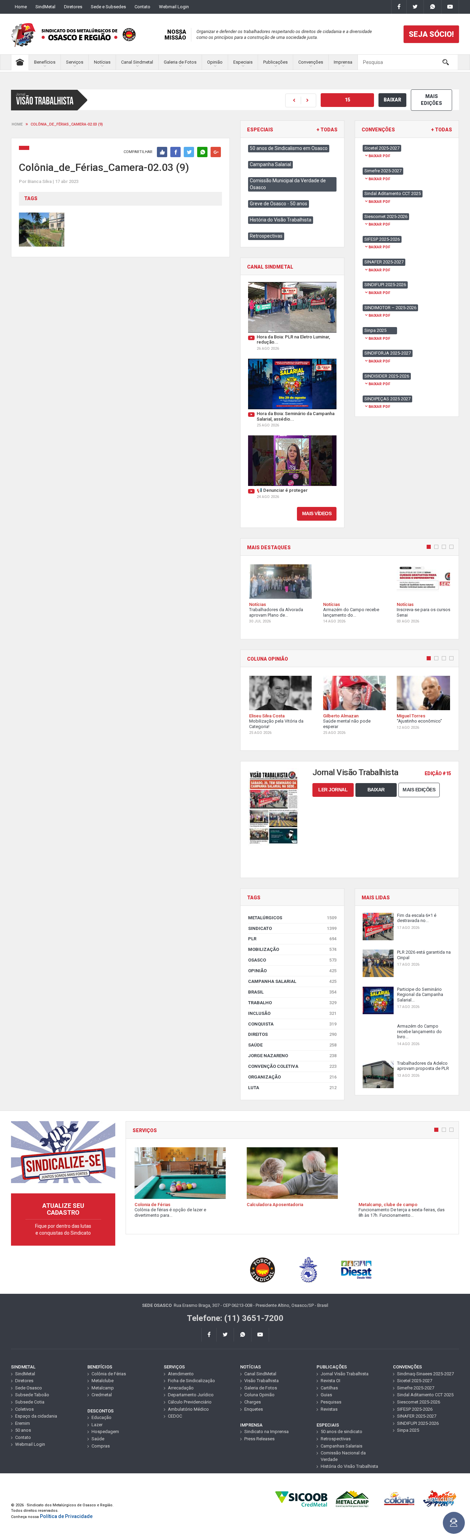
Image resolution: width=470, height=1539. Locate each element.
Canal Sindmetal (137, 62)
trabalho (292, 1002)
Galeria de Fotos (180, 62)
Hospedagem (105, 1431)
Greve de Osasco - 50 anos (278, 203)
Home (21, 6)
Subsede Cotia (29, 1402)
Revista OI (330, 1380)
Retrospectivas (266, 236)
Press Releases (259, 1438)
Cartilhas (329, 1387)
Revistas (329, 1409)
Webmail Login (174, 6)
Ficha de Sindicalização (191, 1380)
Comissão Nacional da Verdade (343, 1456)
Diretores (73, 6)
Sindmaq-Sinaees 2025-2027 (425, 1373)
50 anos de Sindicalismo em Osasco (289, 148)
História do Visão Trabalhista (280, 220)
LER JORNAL (333, 789)
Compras (101, 1446)
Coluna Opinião (259, 1394)
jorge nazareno (292, 1055)
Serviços (74, 62)
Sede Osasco (28, 1387)
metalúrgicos (292, 917)
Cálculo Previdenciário (190, 1402)
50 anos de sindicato (341, 1431)
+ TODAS (327, 129)
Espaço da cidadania (36, 1416)
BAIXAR (392, 99)
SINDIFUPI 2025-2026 (418, 1423)
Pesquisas (331, 1402)
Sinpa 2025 (408, 1430)
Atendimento (181, 1373)
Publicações (275, 62)
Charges (252, 1402)
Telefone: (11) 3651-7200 (235, 1318)
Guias (326, 1394)
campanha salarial (292, 981)
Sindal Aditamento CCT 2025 (425, 1394)
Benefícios (44, 62)
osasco (292, 960)
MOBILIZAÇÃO (292, 949)
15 (347, 99)
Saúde (292, 1045)
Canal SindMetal (260, 1373)
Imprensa (343, 62)
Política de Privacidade (66, 1516)
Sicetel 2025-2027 (414, 1380)
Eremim (22, 1423)
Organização (292, 1077)
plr (292, 938)
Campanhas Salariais (341, 1446)
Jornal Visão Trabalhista (344, 1373)
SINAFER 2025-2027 (416, 1416)
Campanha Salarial (270, 164)
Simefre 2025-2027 (415, 1387)
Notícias (102, 62)
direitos (292, 1034)
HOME (17, 124)
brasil (292, 992)
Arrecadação (181, 1387)
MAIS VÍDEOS (317, 513)
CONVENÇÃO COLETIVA (292, 1066)
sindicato (292, 928)
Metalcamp (103, 1387)
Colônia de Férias (109, 1373)
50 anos (23, 1430)
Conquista (292, 1024)
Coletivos (24, 1409)
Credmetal (102, 1394)
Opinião (215, 62)
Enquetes (253, 1409)
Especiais (243, 62)
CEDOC (175, 1416)
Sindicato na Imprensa (266, 1431)
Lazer (97, 1424)
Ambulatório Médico (188, 1409)
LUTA (292, 1087)
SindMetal (45, 6)
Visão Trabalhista (261, 1380)
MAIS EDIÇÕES (431, 100)
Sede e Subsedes (108, 6)
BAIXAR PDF (379, 156)
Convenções (310, 62)
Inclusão (292, 1013)
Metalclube (103, 1380)
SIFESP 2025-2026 (414, 1409)
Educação (101, 1417)
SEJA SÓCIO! (431, 34)
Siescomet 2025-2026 (418, 1402)
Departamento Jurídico (191, 1394)
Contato (142, 6)
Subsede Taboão (32, 1394)
